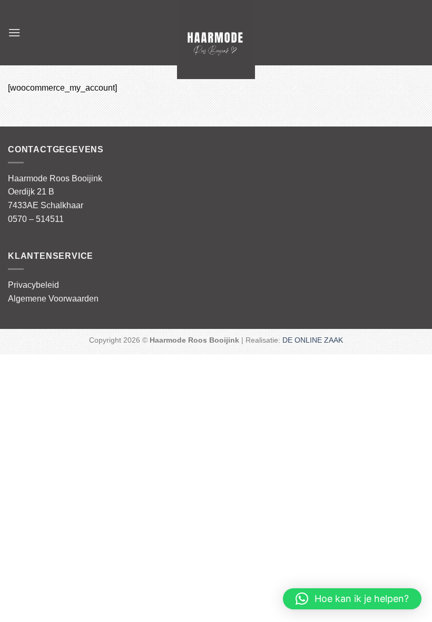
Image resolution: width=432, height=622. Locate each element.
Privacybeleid (33, 284)
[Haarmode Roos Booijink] (216, 39)
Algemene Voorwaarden (53, 298)
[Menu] (14, 32)
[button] (352, 598)
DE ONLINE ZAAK (312, 340)
